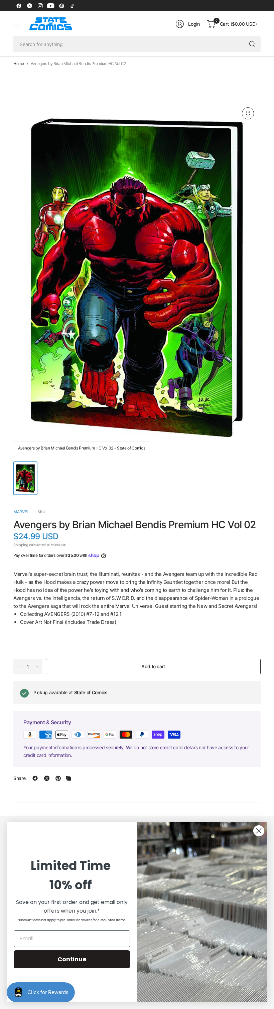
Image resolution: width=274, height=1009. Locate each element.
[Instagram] (40, 5)
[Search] (252, 44)
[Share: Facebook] (35, 778)
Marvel (21, 511)
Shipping (20, 545)
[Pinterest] (61, 5)
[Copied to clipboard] (68, 778)
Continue (72, 959)
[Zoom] (248, 113)
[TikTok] (72, 5)
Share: (20, 778)
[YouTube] (50, 5)
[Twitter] (29, 5)
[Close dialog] (259, 831)
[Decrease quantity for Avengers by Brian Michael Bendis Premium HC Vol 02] (19, 667)
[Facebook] (18, 5)
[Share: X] (46, 778)
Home (18, 64)
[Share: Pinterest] (58, 778)
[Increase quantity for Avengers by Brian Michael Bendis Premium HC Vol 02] (37, 667)
